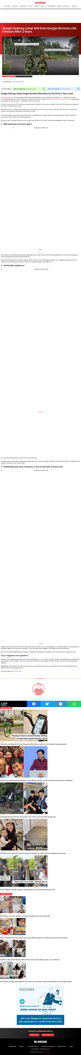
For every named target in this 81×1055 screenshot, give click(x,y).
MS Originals (66, 6)
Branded (59, 6)
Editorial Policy (33, 1046)
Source (41, 249)
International (23, 6)
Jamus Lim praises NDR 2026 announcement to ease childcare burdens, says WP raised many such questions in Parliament (36, 780)
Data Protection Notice (48, 1046)
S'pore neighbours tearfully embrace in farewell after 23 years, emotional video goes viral (27, 890)
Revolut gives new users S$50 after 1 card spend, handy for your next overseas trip (25, 916)
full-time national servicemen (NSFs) (60, 99)
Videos (73, 6)
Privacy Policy (62, 1046)
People (30, 6)
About (22, 1046)
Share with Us (34, 1034)
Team (71, 1046)
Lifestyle (43, 6)
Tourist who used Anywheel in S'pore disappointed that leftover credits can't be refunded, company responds (33, 744)
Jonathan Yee (7, 81)
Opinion (36, 6)
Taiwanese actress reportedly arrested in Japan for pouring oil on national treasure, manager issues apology (33, 853)
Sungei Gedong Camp (7, 97)
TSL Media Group (47, 1052)
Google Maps (17, 671)
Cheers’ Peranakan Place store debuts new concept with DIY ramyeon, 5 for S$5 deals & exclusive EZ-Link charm (33, 938)
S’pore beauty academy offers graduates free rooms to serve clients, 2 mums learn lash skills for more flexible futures (36, 981)
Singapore (14, 6)
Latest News (7, 6)
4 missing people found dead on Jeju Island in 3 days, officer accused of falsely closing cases (28, 817)
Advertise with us (47, 1034)
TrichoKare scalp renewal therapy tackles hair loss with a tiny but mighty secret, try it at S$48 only (29, 960)
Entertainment (52, 6)
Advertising (12, 1046)
